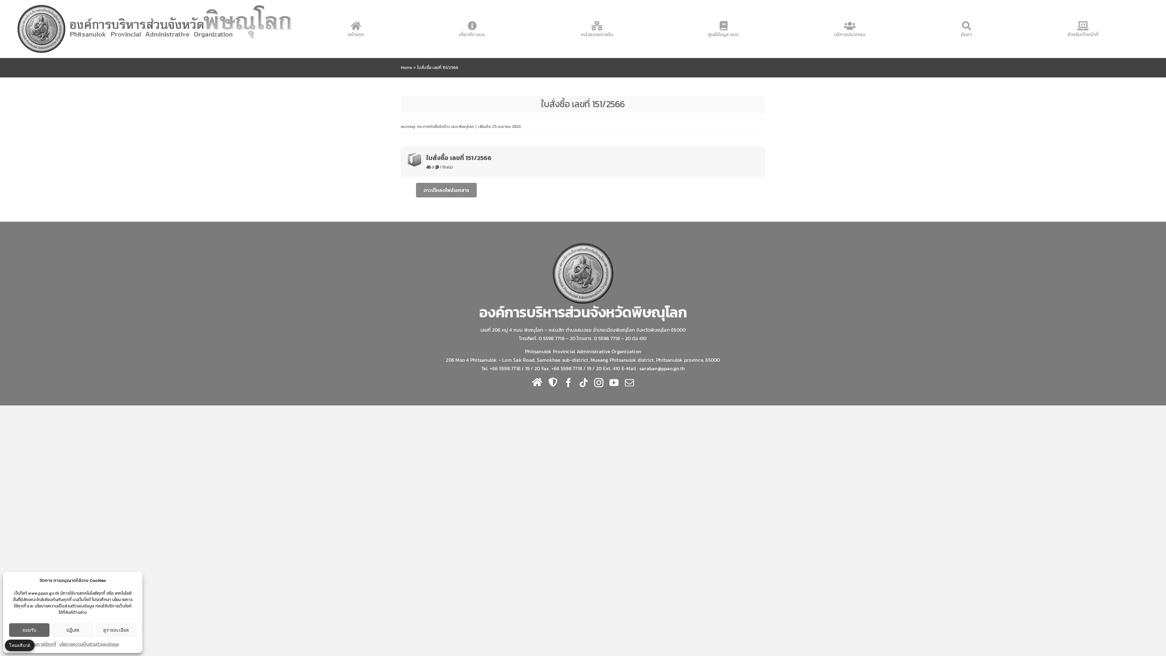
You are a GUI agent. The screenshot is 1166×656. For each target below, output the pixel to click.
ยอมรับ (29, 630)
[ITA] (552, 382)
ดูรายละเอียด (116, 630)
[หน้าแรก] (537, 382)
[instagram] (598, 382)
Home (406, 67)
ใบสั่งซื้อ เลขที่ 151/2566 (458, 157)
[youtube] (614, 382)
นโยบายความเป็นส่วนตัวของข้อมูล (89, 644)
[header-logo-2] (155, 4)
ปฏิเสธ (72, 630)
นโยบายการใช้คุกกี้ (40, 644)
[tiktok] (583, 382)
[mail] (629, 382)
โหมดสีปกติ (19, 645)
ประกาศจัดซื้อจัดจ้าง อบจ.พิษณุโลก (445, 126)
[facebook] (568, 382)
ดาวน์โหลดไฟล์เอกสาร (446, 190)
